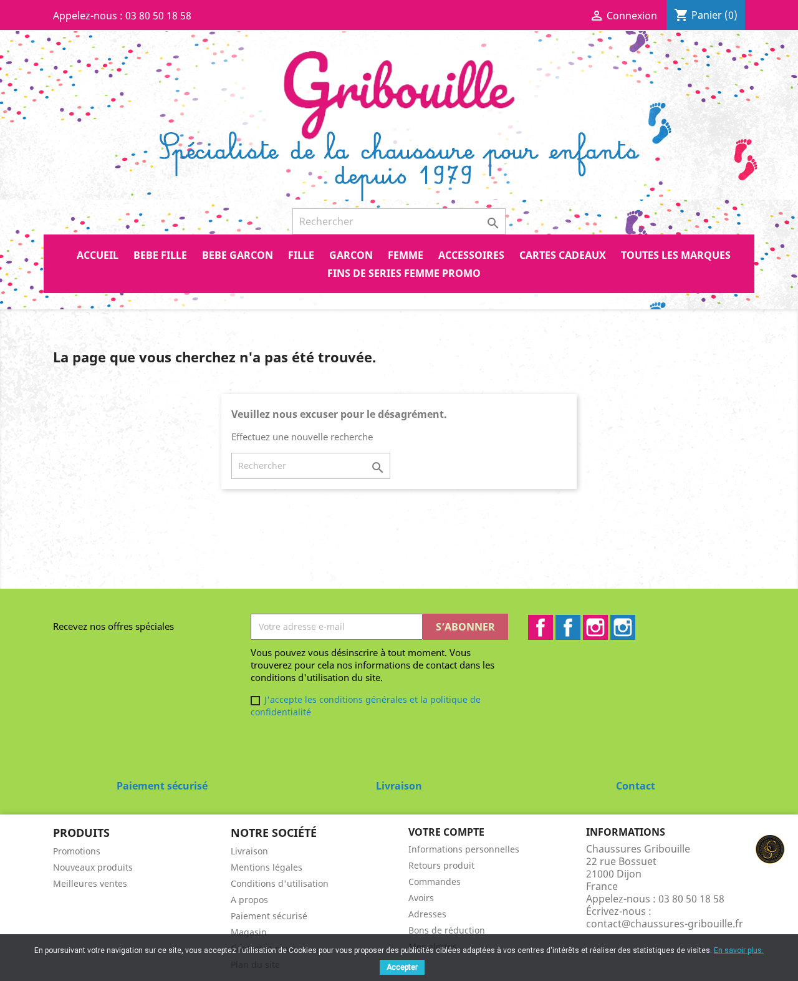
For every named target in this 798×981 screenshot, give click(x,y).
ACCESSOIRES (471, 255)
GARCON (351, 255)
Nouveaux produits (93, 867)
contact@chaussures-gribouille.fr (664, 923)
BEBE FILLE (160, 255)
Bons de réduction (446, 930)
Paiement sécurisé (269, 916)
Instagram (595, 627)
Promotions (76, 851)
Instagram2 (622, 627)
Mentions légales (266, 867)
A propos (249, 900)
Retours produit (441, 865)
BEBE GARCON (237, 255)
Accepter (402, 967)
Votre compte (446, 832)
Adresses (427, 914)
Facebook (540, 627)
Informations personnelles (463, 849)
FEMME (405, 255)
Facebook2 (567, 627)
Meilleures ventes (90, 883)
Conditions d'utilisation (280, 883)
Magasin (249, 932)
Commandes (434, 881)
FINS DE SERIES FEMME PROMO (404, 273)
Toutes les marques (676, 255)
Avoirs (421, 898)
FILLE (301, 255)
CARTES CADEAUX (562, 255)
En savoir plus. (739, 950)
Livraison (249, 851)
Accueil (97, 255)
